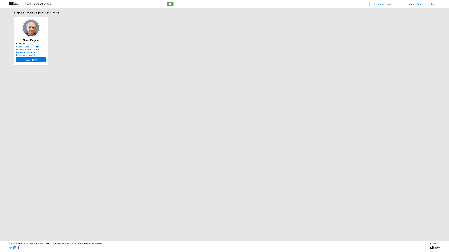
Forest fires (27, 50)
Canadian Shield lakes (27, 47)
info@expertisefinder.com (67, 243)
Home (80, 243)
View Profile (31, 60)
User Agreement (97, 243)
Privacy (87, 243)
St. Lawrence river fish (25, 55)
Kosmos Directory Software (422, 4)
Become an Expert (383, 4)
